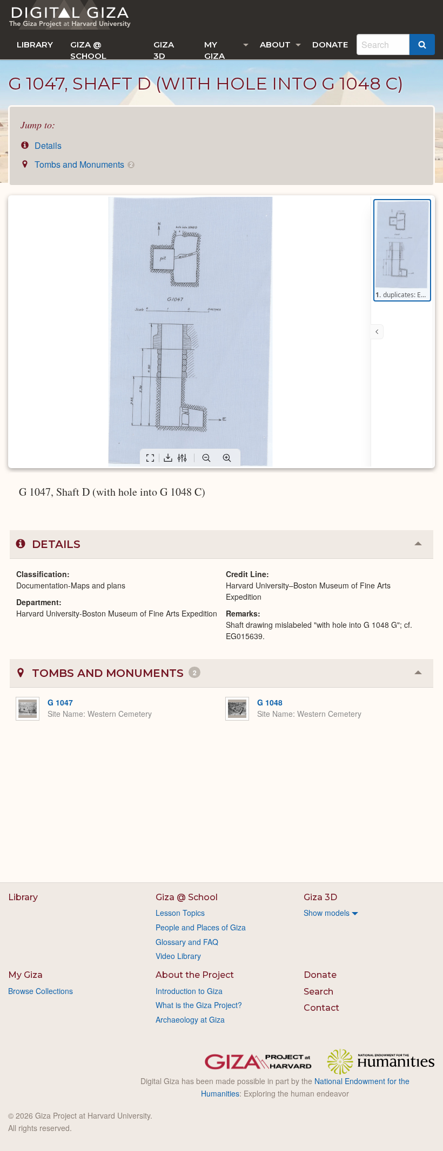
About (275, 44)
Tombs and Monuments (82, 164)
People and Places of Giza (201, 927)
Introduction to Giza (189, 990)
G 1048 (270, 702)
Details (47, 145)
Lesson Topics (180, 912)
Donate (330, 44)
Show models (327, 912)
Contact (321, 1008)
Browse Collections (40, 990)
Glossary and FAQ (187, 941)
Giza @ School (88, 49)
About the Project (195, 975)
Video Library (178, 955)
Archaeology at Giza (190, 1019)
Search (318, 991)
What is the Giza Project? (199, 1004)
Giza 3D (163, 49)
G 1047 (60, 702)
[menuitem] (35, 44)
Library (35, 44)
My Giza (214, 49)
